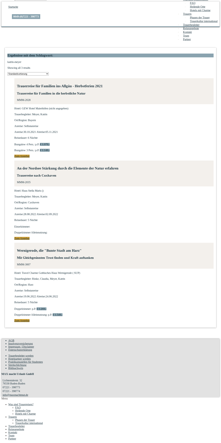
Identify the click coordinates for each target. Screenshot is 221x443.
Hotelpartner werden (19, 358)
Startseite (13, 6)
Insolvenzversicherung (20, 343)
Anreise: (18, 126)
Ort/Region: (20, 120)
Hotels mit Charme (200, 10)
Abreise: (41, 131)
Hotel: (17, 108)
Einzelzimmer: (22, 226)
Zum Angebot (22, 156)
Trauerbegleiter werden (20, 355)
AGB (11, 340)
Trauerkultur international (204, 21)
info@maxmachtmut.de (15, 394)
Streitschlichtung (17, 365)
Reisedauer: (20, 137)
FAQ (192, 3)
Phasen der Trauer (200, 17)
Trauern (187, 13)
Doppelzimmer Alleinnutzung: (30, 232)
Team (186, 35)
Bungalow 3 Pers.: (24, 150)
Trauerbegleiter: (22, 114)
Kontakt (187, 32)
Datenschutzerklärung (20, 349)
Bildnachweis (15, 368)
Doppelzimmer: (22, 308)
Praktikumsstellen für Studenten (25, 361)
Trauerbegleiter (191, 24)
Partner (187, 39)
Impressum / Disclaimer (21, 346)
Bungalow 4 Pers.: (24, 144)
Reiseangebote (191, 28)
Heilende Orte (197, 6)
